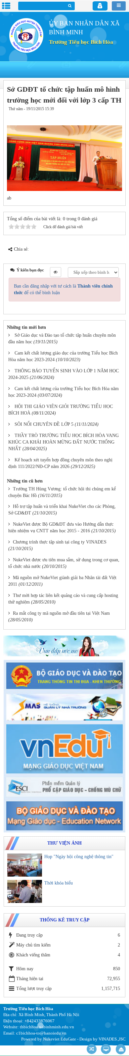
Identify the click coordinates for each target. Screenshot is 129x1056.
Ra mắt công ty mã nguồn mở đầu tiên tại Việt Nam (61, 613)
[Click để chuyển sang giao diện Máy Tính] (106, 1049)
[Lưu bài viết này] (116, 115)
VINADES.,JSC (112, 1039)
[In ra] (105, 115)
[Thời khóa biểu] (24, 891)
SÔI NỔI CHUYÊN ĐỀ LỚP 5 (44, 424)
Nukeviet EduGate (59, 1039)
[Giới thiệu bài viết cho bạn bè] (96, 115)
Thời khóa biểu (58, 883)
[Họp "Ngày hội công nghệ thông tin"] (24, 865)
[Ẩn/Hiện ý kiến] (55, 272)
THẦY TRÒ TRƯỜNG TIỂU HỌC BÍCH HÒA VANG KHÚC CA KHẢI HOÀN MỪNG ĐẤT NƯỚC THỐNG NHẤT (63, 442)
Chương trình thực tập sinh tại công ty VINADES (60, 542)
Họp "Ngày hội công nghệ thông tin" (78, 856)
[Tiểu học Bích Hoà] (26, 35)
